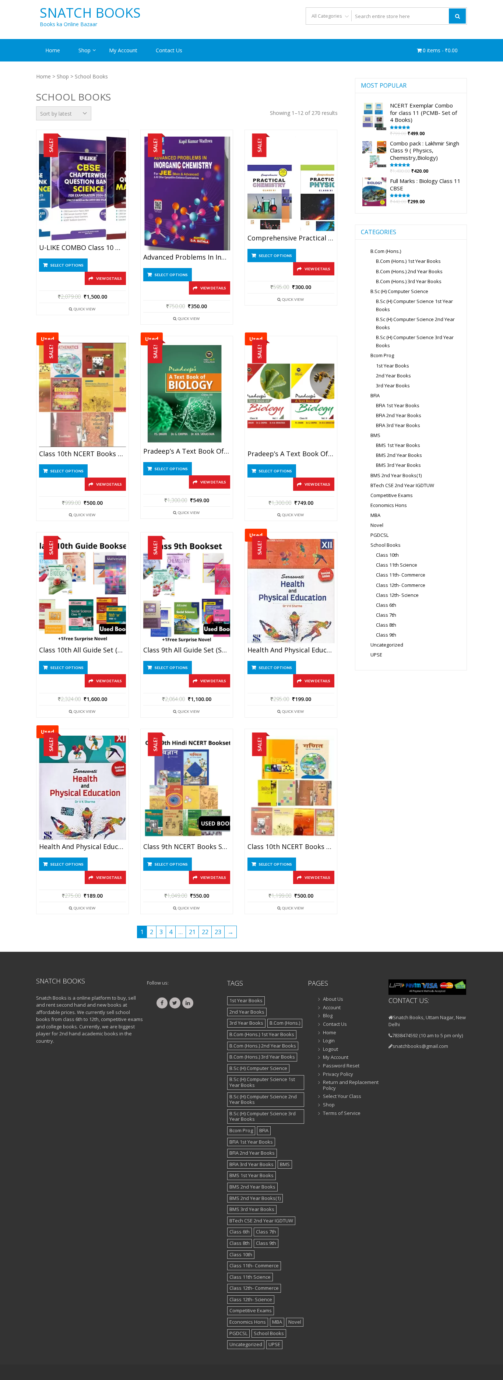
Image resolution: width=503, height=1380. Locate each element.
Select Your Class (342, 1096)
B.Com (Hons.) (385, 251)
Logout (330, 1049)
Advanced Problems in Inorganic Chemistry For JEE (186, 257)
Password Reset (341, 1066)
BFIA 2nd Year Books (398, 415)
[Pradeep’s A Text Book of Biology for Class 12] (186, 394)
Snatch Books (90, 12)
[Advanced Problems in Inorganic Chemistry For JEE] (186, 193)
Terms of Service (341, 1113)
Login (329, 1041)
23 (218, 932)
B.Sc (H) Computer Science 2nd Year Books (263, 1099)
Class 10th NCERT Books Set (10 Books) (82, 454)
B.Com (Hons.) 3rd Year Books (409, 281)
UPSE (376, 654)
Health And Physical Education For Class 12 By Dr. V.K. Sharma (290, 650)
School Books (385, 545)
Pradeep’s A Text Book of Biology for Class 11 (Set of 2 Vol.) (290, 454)
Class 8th (386, 625)
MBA (375, 515)
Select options (67, 265)
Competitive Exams (391, 495)
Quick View (84, 309)
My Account (123, 50)
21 (192, 932)
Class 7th (386, 615)
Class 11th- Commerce (400, 574)
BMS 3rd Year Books (398, 465)
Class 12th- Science (397, 595)
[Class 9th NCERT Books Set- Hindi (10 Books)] (186, 788)
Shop (84, 50)
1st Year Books (392, 365)
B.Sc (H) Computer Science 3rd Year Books (262, 1116)
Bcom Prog (382, 355)
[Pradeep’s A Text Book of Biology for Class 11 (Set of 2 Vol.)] (290, 395)
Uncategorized (386, 644)
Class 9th (386, 634)
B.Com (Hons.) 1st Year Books (408, 261)
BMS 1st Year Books (398, 445)
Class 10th (387, 555)
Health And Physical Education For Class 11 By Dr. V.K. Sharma (82, 847)
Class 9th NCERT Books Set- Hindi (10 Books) (186, 847)
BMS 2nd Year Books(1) (396, 475)
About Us (333, 999)
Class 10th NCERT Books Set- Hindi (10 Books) (290, 847)
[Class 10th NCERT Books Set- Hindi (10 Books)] (290, 788)
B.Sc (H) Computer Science (399, 291)
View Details (109, 278)
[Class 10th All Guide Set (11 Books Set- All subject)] (82, 591)
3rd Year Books (393, 385)
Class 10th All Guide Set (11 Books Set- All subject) (82, 650)
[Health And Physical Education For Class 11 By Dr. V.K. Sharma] (82, 788)
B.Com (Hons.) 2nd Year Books (409, 271)
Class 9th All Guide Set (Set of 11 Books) (186, 650)
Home (52, 50)
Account (332, 1008)
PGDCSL (379, 535)
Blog (328, 1016)
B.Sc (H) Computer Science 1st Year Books (262, 1082)
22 (205, 932)
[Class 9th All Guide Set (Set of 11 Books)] (186, 591)
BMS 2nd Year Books (399, 455)
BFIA (375, 395)
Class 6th (386, 605)
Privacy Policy (338, 1074)
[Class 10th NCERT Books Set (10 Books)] (82, 395)
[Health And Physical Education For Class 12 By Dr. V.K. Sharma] (290, 591)
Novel (376, 525)
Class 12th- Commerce (400, 585)
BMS (375, 435)
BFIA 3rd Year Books (398, 425)
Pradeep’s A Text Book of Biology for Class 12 (186, 451)
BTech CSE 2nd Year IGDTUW (402, 485)
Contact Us (169, 50)
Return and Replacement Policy (351, 1085)
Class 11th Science (396, 564)
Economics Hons (388, 505)
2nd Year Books (393, 375)
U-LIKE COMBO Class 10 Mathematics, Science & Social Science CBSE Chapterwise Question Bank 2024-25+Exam (82, 248)
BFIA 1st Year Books (397, 405)
